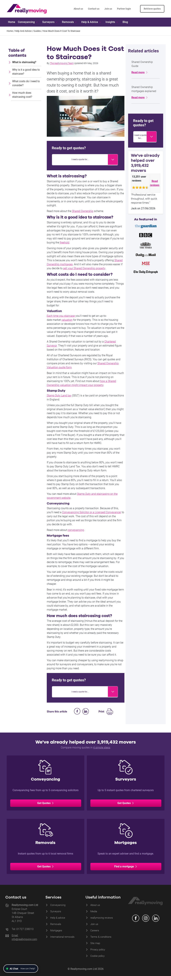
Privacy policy (97, 949)
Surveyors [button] (48, 22)
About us (78, 8)
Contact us (93, 8)
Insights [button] (110, 22)
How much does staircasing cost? (22, 94)
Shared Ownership (82, 211)
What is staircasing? (24, 62)
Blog (125, 22)
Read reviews (154, 183)
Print (101, 711)
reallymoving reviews (101, 917)
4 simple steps (101, 747)
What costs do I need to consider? (26, 83)
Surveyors (55, 911)
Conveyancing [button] (26, 22)
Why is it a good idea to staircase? (26, 71)
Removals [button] (68, 22)
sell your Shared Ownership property (84, 268)
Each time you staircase (61, 315)
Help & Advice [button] (89, 22)
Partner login (124, 8)
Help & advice (57, 917)
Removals (55, 924)
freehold (64, 242)
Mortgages (56, 930)
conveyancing (76, 530)
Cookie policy (97, 955)
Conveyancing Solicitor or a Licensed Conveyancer (91, 512)
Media (93, 911)
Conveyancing (57, 905)
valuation (66, 319)
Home (11, 22)
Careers (94, 930)
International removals (62, 936)
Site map (95, 943)
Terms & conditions (100, 936)
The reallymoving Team (62, 63)
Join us (108, 8)
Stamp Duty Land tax (59, 395)
